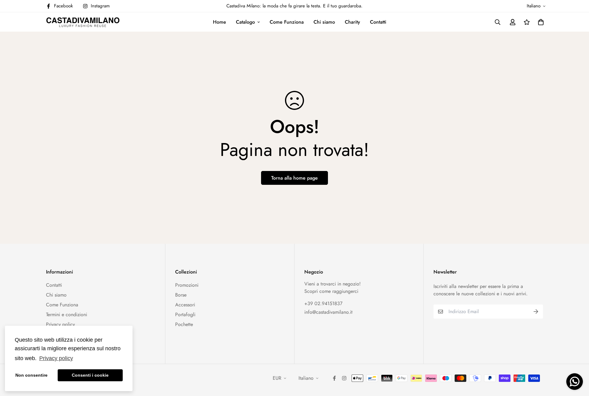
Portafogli (185, 314)
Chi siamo (324, 21)
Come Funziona (287, 21)
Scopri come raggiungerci (331, 291)
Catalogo (245, 21)
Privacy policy (60, 324)
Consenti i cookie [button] (90, 375)
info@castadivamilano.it (328, 312)
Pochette (184, 324)
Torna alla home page (294, 177)
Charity (352, 21)
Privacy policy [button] (56, 358)
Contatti (378, 21)
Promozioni (186, 285)
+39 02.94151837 (323, 303)
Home (219, 21)
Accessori (185, 304)
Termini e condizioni (66, 314)
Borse (181, 294)
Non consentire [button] (31, 375)
